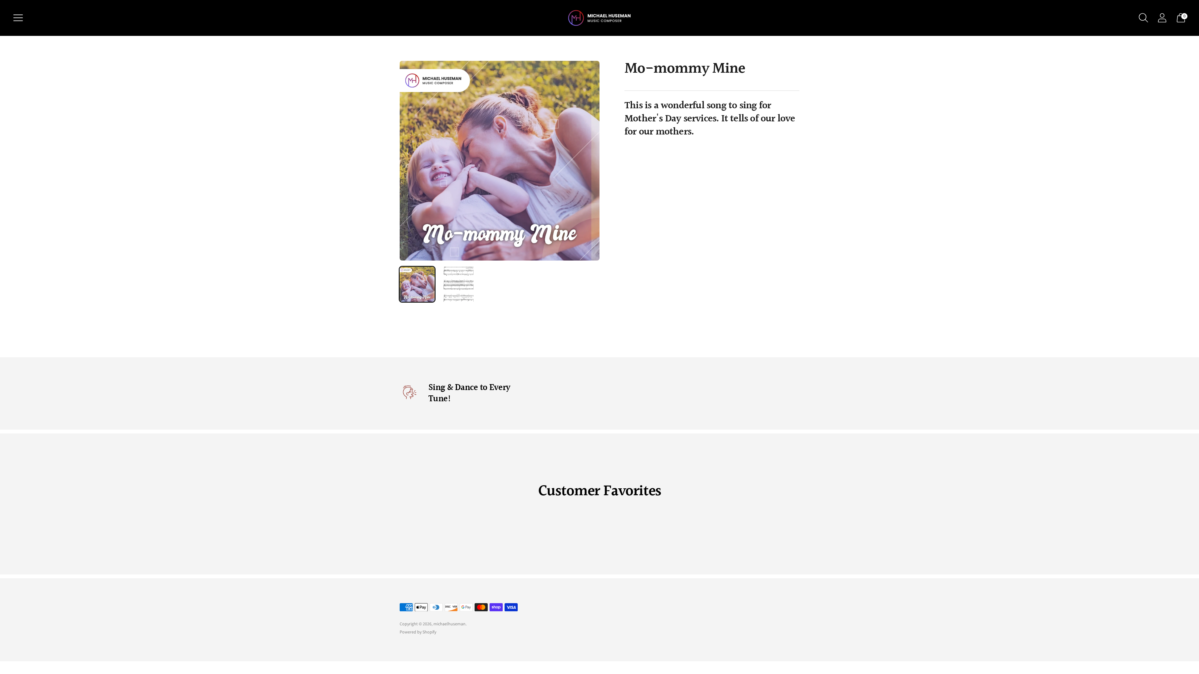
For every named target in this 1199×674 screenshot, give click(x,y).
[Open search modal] (1143, 18)
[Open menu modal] (18, 18)
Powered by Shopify (418, 632)
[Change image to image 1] (417, 284)
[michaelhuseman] (599, 18)
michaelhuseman (449, 624)
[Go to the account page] (1162, 18)
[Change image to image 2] (458, 284)
